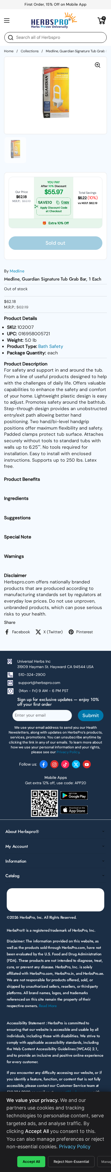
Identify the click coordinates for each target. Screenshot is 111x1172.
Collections (30, 51)
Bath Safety (50, 346)
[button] (101, 20)
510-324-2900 (32, 674)
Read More (48, 1005)
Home (8, 51)
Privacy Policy (75, 1146)
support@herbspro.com (39, 682)
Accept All (31, 1161)
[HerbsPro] (54, 20)
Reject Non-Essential (71, 1161)
